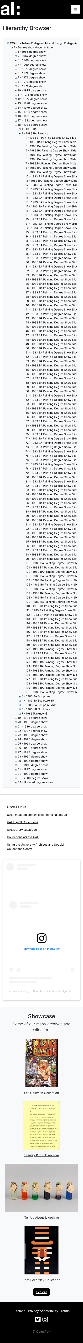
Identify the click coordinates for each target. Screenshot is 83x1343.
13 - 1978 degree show (32, 103)
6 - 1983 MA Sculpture (36, 709)
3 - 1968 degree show (32, 60)
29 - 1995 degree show (32, 760)
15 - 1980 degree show (32, 111)
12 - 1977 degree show (32, 99)
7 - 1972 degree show (31, 77)
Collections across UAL (23, 837)
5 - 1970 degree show (32, 69)
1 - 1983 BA (29, 129)
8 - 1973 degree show (32, 81)
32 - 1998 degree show (32, 773)
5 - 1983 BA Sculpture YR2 (39, 705)
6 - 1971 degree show (31, 73)
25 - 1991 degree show (32, 743)
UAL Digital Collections (22, 822)
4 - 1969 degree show (32, 64)
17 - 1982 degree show (32, 120)
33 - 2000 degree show (33, 778)
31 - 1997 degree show (32, 769)
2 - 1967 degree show (32, 56)
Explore (41, 1292)
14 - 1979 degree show (32, 107)
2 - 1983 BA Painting (35, 133)
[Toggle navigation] (75, 9)
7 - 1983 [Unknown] (34, 713)
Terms (65, 1311)
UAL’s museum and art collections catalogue (37, 815)
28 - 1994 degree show (32, 756)
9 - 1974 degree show (32, 86)
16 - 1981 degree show (32, 116)
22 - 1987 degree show (32, 730)
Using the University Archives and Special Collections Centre (35, 847)
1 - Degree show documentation (34, 47)
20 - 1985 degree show (32, 722)
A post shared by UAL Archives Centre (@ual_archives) (42, 991)
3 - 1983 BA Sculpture (36, 696)
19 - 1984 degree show (32, 717)
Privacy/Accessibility (43, 1311)
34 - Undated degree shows (35, 782)
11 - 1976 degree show (32, 94)
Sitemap (19, 1311)
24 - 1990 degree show (32, 739)
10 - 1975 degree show (32, 90)
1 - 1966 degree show (32, 51)
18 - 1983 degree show (32, 124)
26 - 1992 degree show (32, 747)
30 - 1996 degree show (33, 765)
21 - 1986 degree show (32, 726)
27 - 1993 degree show (32, 752)
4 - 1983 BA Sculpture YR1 (38, 700)
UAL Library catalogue (22, 829)
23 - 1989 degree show (32, 735)
